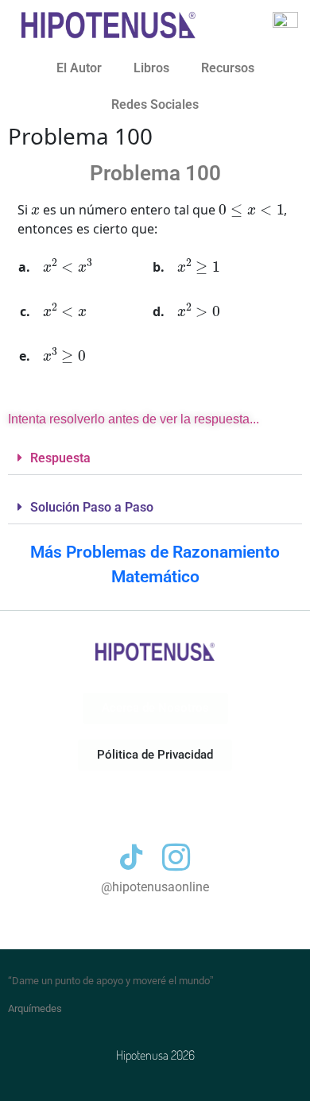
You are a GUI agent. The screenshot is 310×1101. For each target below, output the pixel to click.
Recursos (227, 67)
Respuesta (60, 458)
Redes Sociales (155, 104)
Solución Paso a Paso (91, 507)
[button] (155, 458)
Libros (151, 67)
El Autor (79, 67)
